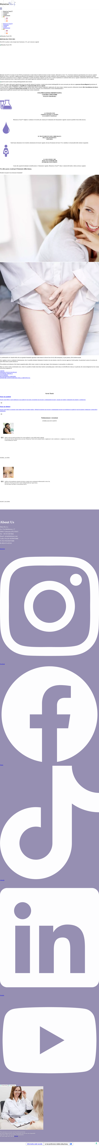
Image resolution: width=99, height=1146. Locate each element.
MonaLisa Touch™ (8, 11)
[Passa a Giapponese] (7, 19)
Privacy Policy (4, 1085)
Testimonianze (6, 15)
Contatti (5, 14)
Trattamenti (6, 12)
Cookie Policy (12, 1085)
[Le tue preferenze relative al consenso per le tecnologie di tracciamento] (96, 1143)
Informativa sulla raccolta (34, 1144)
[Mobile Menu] (1, 8)
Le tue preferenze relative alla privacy (56, 1144)
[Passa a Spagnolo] (7, 21)
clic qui (16, 1136)
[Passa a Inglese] (7, 18)
